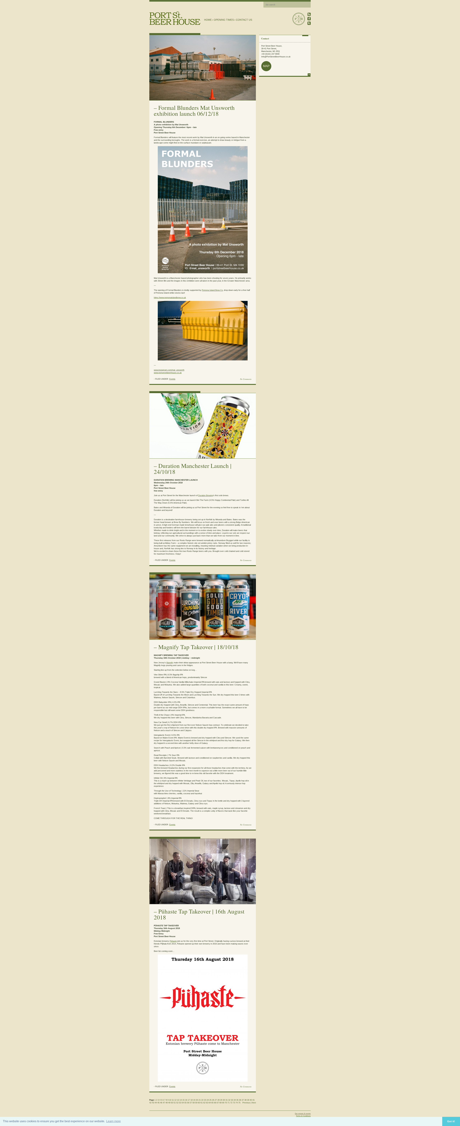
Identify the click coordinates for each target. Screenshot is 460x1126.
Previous (246, 1103)
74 (237, 1103)
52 (177, 1103)
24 (208, 1100)
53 (180, 1103)
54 (183, 1103)
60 (199, 1103)
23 (205, 1100)
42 (150, 1103)
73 (234, 1103)
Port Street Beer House (298, 19)
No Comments (245, 379)
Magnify (169, 663)
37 (243, 1100)
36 (240, 1100)
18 (191, 1100)
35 (237, 1100)
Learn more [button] (113, 1121)
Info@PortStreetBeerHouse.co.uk (276, 57)
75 (239, 1103)
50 (172, 1103)
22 (202, 1100)
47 (164, 1103)
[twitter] (309, 23)
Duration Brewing (205, 495)
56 (188, 1103)
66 (215, 1103)
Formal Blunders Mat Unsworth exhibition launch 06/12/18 (194, 110)
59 (196, 1103)
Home (208, 19)
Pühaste (173, 941)
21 (200, 1100)
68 (220, 1103)
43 (153, 1103)
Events (172, 379)
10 (170, 1100)
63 (207, 1103)
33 (232, 1100)
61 (202, 1103)
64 (210, 1103)
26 (213, 1100)
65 (212, 1103)
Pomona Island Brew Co (212, 290)
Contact (265, 38)
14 (181, 1100)
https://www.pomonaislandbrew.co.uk (170, 297)
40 (251, 1100)
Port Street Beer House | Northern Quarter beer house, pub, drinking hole (175, 18)
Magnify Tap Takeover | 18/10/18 (198, 647)
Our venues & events (303, 1113)
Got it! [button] (451, 1121)
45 (158, 1103)
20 (197, 1100)
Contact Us (244, 19)
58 (193, 1103)
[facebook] (309, 18)
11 (173, 1100)
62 (204, 1103)
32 (229, 1100)
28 (218, 1100)
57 (191, 1103)
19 (194, 1100)
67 (218, 1103)
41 (253, 1100)
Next (254, 1103)
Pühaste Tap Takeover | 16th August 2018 (199, 914)
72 (231, 1103)
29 (221, 1100)
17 (189, 1100)
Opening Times (224, 19)
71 (228, 1103)
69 (223, 1103)
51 (175, 1103)
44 (156, 1103)
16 (186, 1100)
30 (224, 1100)
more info (309, 74)
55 (185, 1103)
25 (210, 1100)
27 (216, 1100)
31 (227, 1100)
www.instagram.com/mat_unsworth (169, 370)
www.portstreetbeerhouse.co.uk (168, 373)
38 (245, 1100)
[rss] (309, 14)
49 (169, 1103)
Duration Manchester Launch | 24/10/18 (192, 468)
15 (183, 1100)
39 (248, 1100)
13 (178, 1100)
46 (161, 1103)
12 (175, 1100)
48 (166, 1103)
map (266, 66)
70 (226, 1103)
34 (235, 1100)
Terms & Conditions (303, 1116)
